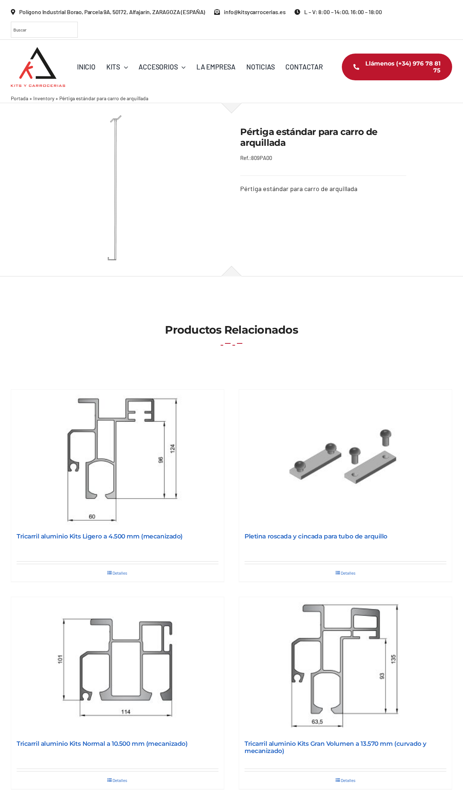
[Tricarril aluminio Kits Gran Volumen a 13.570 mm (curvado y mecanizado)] (345, 665)
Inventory (43, 98)
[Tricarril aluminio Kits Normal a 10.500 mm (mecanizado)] (117, 665)
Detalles (119, 572)
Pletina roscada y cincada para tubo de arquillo (316, 536)
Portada (19, 98)
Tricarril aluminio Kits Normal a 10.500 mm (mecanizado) (102, 743)
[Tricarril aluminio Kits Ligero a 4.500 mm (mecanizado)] (117, 457)
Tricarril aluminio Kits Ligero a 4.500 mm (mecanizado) (100, 536)
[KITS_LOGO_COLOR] (38, 50)
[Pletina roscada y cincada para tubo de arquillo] (345, 457)
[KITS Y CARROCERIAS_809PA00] (117, 189)
